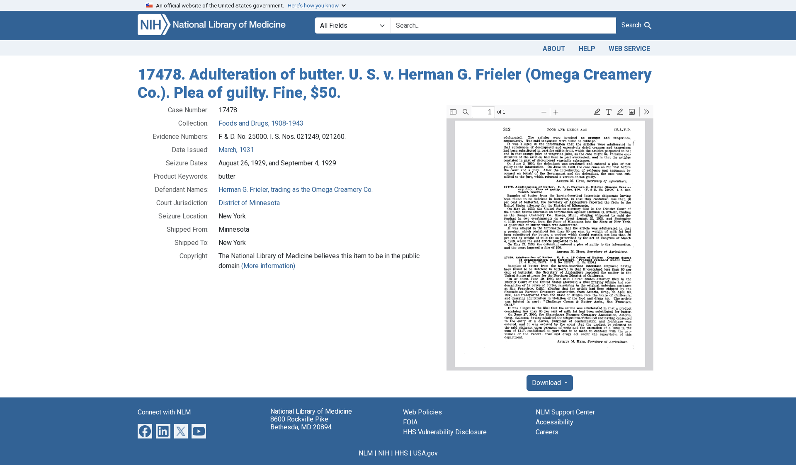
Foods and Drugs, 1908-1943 (260, 123)
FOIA (410, 422)
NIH (383, 453)
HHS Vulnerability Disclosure (445, 432)
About (554, 49)
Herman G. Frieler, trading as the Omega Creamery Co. (295, 190)
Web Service (629, 49)
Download (547, 383)
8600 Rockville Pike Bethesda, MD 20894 (301, 423)
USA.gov (425, 453)
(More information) (268, 266)
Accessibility (554, 422)
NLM (366, 453)
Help (587, 49)
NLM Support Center (565, 412)
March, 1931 (236, 150)
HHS (401, 453)
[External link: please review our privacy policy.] (145, 431)
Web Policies (422, 412)
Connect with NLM (164, 412)
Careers (547, 432)
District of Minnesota (249, 203)
